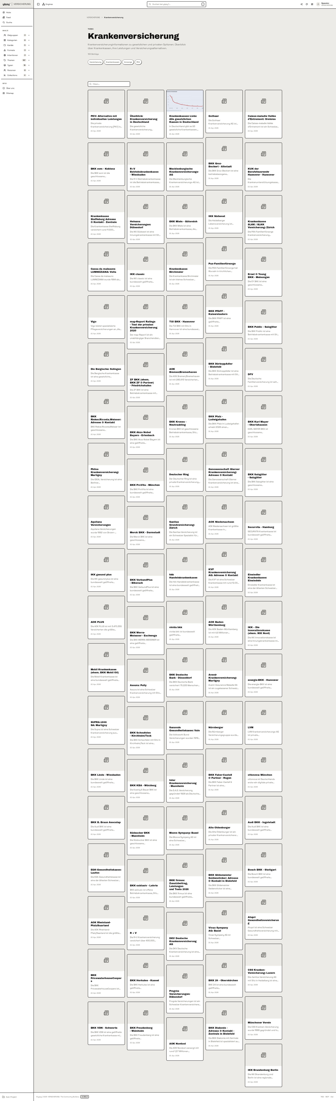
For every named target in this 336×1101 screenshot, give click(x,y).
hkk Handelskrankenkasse (183, 576)
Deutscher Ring (179, 474)
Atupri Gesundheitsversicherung (263, 920)
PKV (138, 62)
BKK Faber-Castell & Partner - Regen (220, 776)
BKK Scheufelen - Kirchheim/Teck (140, 734)
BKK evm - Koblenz (103, 168)
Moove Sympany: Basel (183, 833)
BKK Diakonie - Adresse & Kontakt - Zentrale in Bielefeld (221, 1031)
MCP (327, 1097)
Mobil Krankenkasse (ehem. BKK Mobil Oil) (105, 671)
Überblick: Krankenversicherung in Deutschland (143, 119)
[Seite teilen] (301, 4)
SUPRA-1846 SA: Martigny (99, 724)
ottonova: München (260, 775)
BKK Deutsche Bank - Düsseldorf (180, 676)
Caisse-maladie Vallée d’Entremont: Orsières (262, 117)
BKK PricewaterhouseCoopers (106, 978)
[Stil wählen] (306, 4)
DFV (250, 374)
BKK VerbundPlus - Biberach (141, 581)
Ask (332, 1097)
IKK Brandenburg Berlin (263, 1070)
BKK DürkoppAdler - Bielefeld (220, 365)
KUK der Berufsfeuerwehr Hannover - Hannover (261, 171)
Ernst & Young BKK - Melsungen (259, 276)
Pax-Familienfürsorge (222, 263)
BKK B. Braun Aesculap (106, 822)
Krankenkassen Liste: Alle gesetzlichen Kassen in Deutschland (184, 119)
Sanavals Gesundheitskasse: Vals (184, 729)
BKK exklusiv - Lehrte (144, 885)
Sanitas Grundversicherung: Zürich (182, 525)
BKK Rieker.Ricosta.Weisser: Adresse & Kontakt (106, 419)
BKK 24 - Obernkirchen (223, 980)
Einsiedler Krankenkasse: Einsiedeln (257, 577)
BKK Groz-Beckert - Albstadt (220, 165)
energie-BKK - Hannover (263, 680)
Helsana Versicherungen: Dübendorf (140, 224)
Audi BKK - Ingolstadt (261, 822)
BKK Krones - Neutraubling (177, 423)
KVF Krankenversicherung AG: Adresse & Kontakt (223, 572)
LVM (250, 727)
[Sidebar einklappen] (38, 4)
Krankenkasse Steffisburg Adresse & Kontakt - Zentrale (104, 219)
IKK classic (137, 274)
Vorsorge (128, 62)
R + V (133, 933)
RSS (322, 1097)
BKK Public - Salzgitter (262, 327)
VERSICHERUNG (93, 17)
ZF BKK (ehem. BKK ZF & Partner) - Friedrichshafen (142, 382)
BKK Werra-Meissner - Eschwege (143, 634)
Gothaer (213, 116)
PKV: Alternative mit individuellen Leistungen (106, 117)
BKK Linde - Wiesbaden (106, 775)
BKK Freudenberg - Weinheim (141, 1029)
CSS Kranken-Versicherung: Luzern (261, 971)
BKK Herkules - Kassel (144, 980)
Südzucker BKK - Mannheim (140, 834)
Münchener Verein (259, 1022)
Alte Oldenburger (219, 827)
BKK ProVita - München (145, 485)
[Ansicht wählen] (312, 4)
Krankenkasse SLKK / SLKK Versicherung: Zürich (261, 224)
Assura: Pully (138, 685)
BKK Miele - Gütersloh (183, 221)
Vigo (93, 321)
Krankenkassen (112, 62)
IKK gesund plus (101, 574)
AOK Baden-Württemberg (216, 623)
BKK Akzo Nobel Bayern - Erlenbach (142, 434)
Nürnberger (215, 727)
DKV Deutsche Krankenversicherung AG (183, 941)
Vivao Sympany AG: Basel (218, 929)
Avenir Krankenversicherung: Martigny (222, 677)
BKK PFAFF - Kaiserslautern (217, 312)
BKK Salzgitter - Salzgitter (257, 476)
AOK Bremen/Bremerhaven (183, 370)
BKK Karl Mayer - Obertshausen (258, 423)
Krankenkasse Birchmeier (178, 270)
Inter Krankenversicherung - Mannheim (183, 783)
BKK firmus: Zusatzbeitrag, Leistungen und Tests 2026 (179, 885)
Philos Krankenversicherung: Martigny (105, 472)
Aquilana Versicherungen (101, 523)
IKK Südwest (216, 216)
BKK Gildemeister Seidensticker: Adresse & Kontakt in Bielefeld (223, 878)
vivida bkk (175, 627)
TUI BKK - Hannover (182, 321)
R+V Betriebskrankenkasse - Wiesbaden (144, 171)
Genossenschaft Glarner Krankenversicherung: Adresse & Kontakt (223, 472)
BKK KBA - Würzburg (143, 785)
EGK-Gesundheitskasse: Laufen (106, 871)
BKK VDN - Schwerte (104, 1028)
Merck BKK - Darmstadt (145, 532)
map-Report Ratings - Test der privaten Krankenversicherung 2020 (143, 326)
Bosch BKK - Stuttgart (262, 869)
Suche (9, 22)
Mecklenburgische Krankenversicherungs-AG (184, 171)
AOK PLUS (97, 622)
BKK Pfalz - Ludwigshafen (217, 418)
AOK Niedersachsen (221, 522)
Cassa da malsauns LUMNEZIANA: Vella (103, 270)
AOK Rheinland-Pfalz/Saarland (101, 924)
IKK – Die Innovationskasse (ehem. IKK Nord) (259, 630)
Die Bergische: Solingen (106, 369)
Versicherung (95, 62)
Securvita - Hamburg (261, 527)
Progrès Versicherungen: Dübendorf (179, 994)
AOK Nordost (177, 1043)
